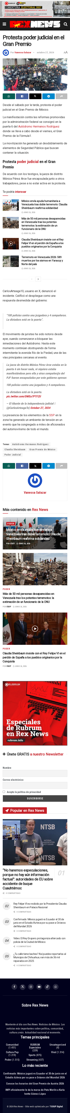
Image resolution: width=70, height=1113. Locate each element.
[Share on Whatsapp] (9, 96)
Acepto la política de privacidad (23, 792)
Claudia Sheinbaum (14, 449)
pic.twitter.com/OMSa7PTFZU (23, 396)
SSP (52, 415)
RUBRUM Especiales (35, 1046)
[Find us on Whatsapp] (56, 987)
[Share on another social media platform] (61, 96)
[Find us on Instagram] (31, 987)
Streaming (32, 1059)
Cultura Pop (12, 1052)
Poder (10, 524)
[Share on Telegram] (48, 96)
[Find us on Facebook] (14, 987)
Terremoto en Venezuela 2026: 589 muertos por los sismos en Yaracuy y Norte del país (42, 261)
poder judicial (28, 161)
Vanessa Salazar (23, 52)
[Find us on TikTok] (47, 987)
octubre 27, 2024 (45, 52)
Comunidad (12, 1044)
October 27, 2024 (40, 408)
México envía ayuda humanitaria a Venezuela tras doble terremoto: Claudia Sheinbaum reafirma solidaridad (44, 204)
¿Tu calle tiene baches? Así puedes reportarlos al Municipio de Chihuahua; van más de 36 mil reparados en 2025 (39, 957)
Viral (53, 1052)
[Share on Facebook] (22, 96)
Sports (32, 1054)
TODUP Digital (56, 1106)
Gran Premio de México (42, 449)
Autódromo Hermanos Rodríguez (38, 126)
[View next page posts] (38, 279)
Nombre (7, 767)
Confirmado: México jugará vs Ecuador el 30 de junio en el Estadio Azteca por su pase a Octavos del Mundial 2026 (39, 923)
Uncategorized (58, 1044)
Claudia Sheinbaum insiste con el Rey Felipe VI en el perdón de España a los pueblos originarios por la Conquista (43, 243)
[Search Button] (65, 24)
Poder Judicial (12, 454)
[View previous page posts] (31, 279)
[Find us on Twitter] (22, 987)
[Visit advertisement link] (35, 9)
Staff (12, 544)
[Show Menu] (4, 24)
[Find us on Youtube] (39, 987)
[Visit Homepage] (35, 24)
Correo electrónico (13, 779)
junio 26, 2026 (29, 212)
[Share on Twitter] (35, 96)
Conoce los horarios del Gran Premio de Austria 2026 (35, 1083)
